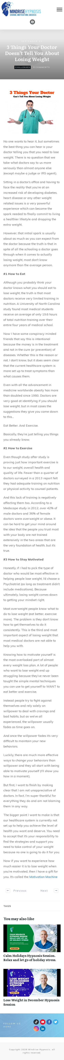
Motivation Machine (43, 877)
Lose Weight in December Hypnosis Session (32, 989)
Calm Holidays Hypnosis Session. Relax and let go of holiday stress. (32, 944)
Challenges (22, 67)
